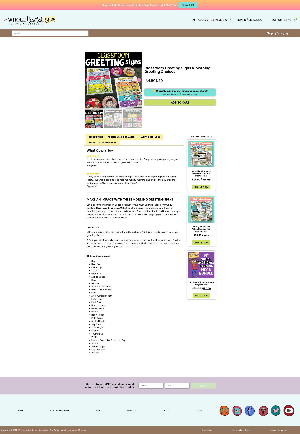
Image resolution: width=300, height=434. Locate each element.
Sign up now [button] (201, 187)
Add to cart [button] (201, 295)
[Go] (221, 408)
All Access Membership (59, 410)
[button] (87, 80)
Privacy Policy (206, 430)
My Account (132, 410)
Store (98, 410)
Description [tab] (96, 136)
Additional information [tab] (122, 136)
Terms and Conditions (241, 430)
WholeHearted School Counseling (33, 430)
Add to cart (180, 102)
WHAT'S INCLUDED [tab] (150, 136)
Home (20, 410)
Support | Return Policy (279, 430)
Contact (199, 410)
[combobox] (50, 33)
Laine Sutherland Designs (74, 430)
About (166, 410)
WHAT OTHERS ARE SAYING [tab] (103, 142)
